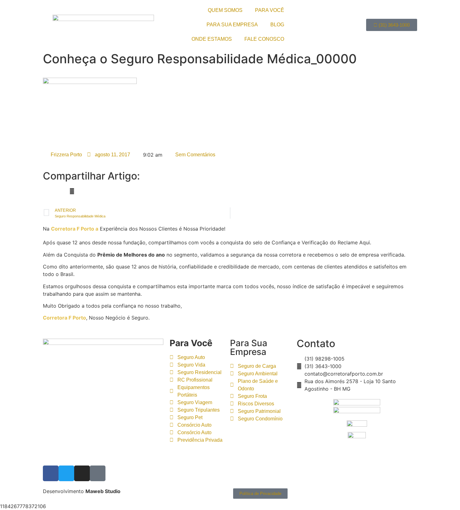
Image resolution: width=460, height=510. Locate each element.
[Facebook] (51, 473)
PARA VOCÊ (269, 10)
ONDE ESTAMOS (212, 39)
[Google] (97, 473)
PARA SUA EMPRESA (232, 24)
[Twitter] (66, 473)
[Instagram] (82, 473)
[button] (45, 191)
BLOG (277, 24)
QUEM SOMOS (225, 10)
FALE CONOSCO (264, 39)
